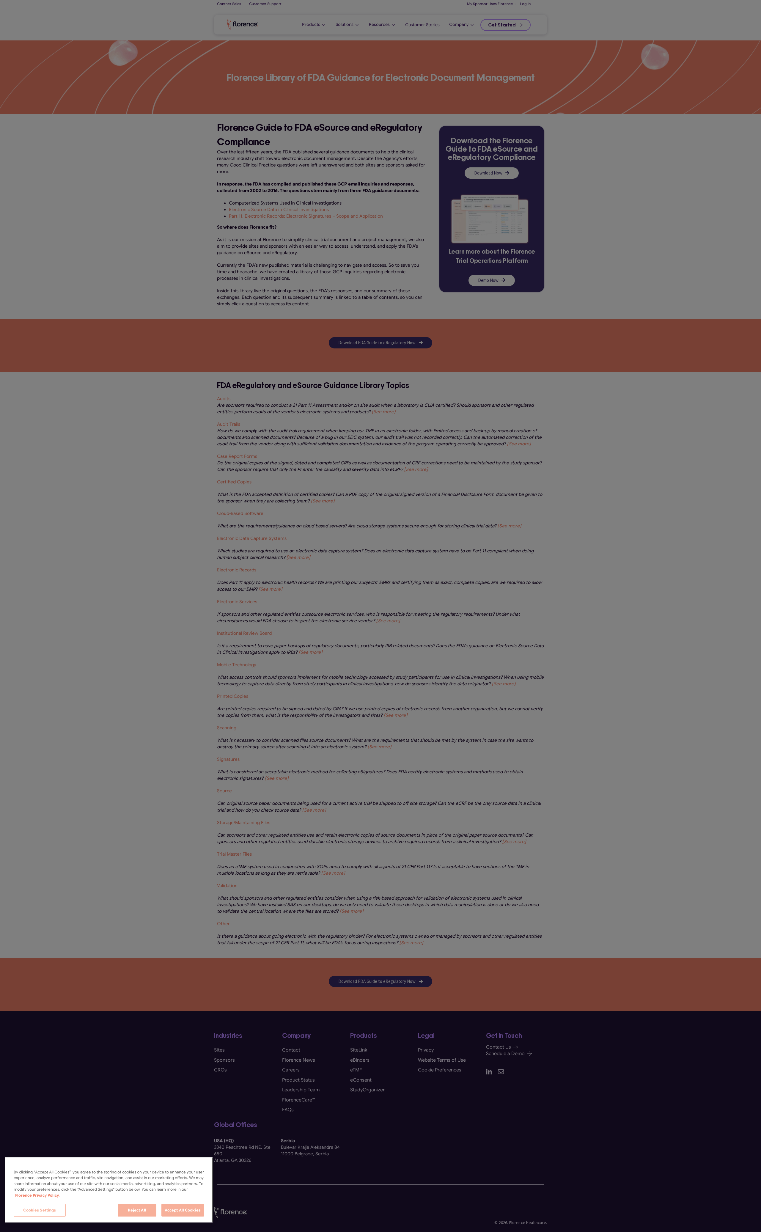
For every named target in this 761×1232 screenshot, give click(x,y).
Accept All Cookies (183, 1210)
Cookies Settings (39, 1210)
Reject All (137, 1210)
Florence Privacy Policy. (37, 1195)
